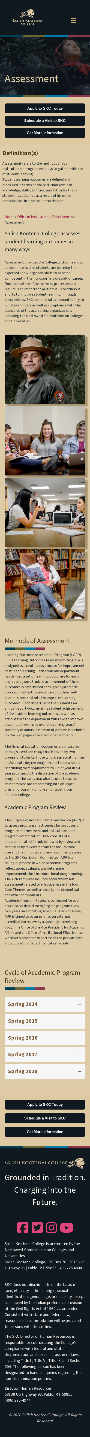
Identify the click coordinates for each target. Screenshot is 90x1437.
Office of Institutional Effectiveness (45, 216)
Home (9, 216)
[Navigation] (73, 19)
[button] (45, 1004)
